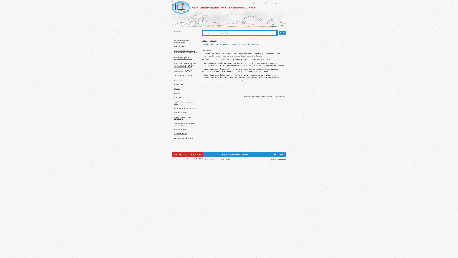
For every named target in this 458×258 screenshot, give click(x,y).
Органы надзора (180, 129)
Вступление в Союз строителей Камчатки (183, 58)
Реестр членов (180, 46)
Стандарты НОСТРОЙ (183, 71)
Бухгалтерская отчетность (185, 108)
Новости (177, 36)
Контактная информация (183, 138)
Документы (178, 80)
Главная (177, 31)
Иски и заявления (180, 112)
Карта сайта (258, 3)
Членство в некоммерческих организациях (184, 124)
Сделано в (277, 159)
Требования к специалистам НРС (184, 103)
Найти (282, 33)
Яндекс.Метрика (225, 159)
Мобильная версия (272, 3)
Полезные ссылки (180, 134)
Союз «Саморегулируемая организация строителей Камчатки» (224, 7)
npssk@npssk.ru (196, 154)
